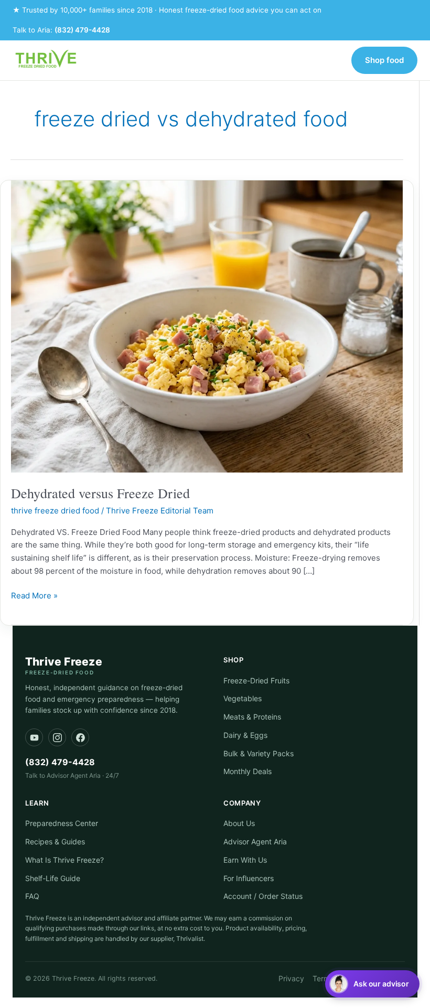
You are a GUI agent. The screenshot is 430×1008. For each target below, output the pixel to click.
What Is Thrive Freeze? (64, 859)
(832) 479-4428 (82, 30)
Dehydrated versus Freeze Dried (100, 493)
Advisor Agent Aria (255, 841)
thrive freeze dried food (55, 511)
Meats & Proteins (252, 716)
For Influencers (248, 878)
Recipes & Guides (55, 841)
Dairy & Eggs (245, 735)
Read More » (34, 594)
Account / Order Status (263, 896)
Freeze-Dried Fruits (256, 680)
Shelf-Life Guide (52, 878)
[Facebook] (80, 737)
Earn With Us (245, 859)
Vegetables (242, 698)
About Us (239, 823)
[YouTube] (34, 737)
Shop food (384, 60)
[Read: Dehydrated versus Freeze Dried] (207, 326)
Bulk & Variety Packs (258, 753)
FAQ (32, 896)
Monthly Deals (247, 771)
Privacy (291, 978)
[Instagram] (57, 737)
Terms (323, 978)
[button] (372, 984)
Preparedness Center (61, 823)
